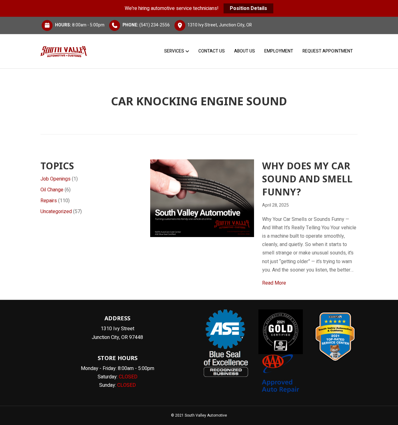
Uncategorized (56, 211)
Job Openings (55, 179)
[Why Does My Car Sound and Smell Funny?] (202, 198)
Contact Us (211, 51)
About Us (244, 51)
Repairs (48, 200)
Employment (278, 51)
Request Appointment (328, 51)
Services (174, 51)
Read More (274, 283)
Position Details (248, 8)
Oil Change (51, 190)
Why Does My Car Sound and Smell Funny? (307, 178)
